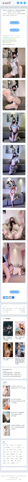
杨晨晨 (20, 456)
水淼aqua (12, 458)
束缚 (17, 456)
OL (22, 447)
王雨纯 (17, 458)
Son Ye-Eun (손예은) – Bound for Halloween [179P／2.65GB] (18, 401)
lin (14, 447)
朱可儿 (13, 456)
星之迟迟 (8, 456)
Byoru (7, 445)
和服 (14, 449)
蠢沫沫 (19, 460)
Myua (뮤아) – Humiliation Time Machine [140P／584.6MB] (17, 414)
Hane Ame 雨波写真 (6, 447)
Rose (4, 449)
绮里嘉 (12, 460)
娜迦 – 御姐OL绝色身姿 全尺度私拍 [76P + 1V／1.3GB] (7, 310)
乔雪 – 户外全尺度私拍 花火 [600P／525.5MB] (20, 310)
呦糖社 (7, 7)
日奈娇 (4, 456)
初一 (6, 13)
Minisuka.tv (19, 447)
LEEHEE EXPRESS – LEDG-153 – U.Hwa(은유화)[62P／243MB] (18, 427)
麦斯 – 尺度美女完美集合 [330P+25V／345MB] (7, 339)
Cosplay (11, 445)
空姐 (8, 460)
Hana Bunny (19, 445)
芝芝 (15, 460)
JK (12, 447)
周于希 (11, 449)
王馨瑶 (21, 458)
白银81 (4, 460)
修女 (7, 449)
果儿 (4, 458)
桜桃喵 (8, 458)
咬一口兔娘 (19, 449)
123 (4, 445)
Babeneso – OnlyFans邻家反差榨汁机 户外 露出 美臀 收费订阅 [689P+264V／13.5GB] (20, 361)
